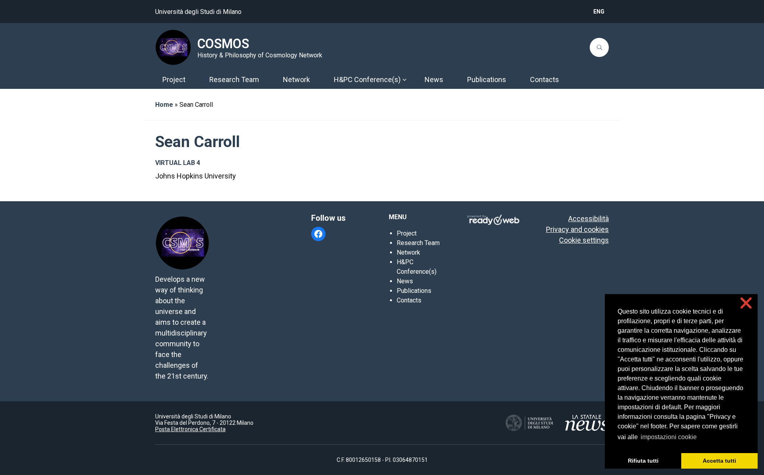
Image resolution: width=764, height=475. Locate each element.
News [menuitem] (434, 79)
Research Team (418, 243)
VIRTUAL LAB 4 (177, 163)
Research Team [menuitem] (234, 79)
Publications (414, 290)
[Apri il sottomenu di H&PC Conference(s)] (404, 79)
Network (408, 252)
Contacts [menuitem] (544, 79)
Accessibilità (588, 218)
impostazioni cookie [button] (669, 437)
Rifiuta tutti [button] (643, 460)
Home (164, 104)
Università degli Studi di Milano (198, 12)
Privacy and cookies (577, 229)
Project (407, 233)
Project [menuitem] (173, 79)
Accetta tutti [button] (719, 460)
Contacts (409, 300)
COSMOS (223, 43)
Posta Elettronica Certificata (190, 429)
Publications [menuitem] (486, 79)
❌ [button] (746, 303)
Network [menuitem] (296, 79)
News (405, 281)
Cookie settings (584, 240)
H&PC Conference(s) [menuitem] (367, 79)
